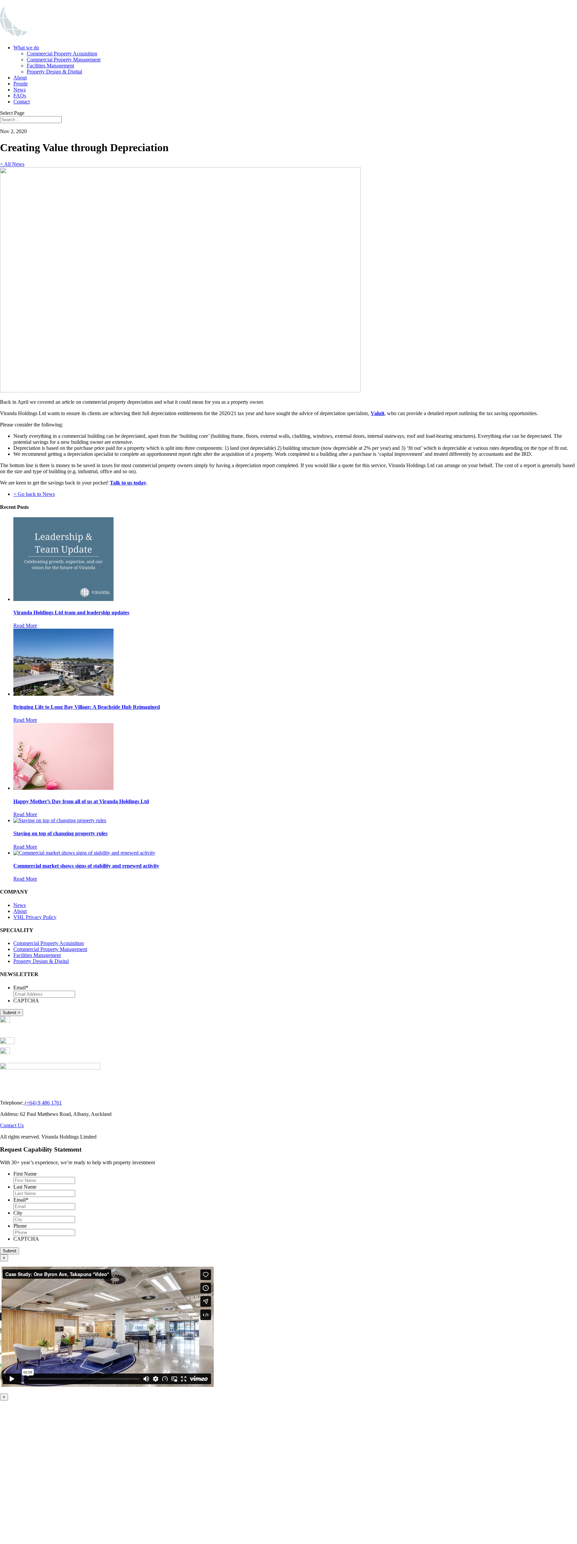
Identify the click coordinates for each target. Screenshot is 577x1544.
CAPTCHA (26, 1000)
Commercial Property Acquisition (62, 53)
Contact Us (12, 1125)
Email (20, 987)
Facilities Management (50, 65)
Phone (20, 1226)
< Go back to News (34, 494)
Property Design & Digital (54, 71)
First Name (25, 1174)
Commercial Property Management (64, 59)
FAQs (19, 95)
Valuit (377, 413)
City (17, 1213)
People (20, 83)
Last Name (24, 1187)
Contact (21, 101)
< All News (12, 164)
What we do (26, 47)
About (20, 77)
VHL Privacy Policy (34, 917)
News (19, 89)
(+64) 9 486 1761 (42, 1103)
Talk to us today (128, 483)
